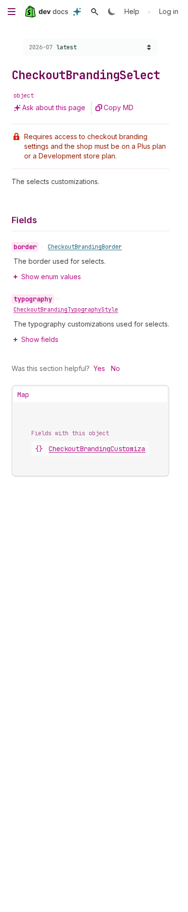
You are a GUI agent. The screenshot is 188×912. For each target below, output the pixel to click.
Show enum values (51, 276)
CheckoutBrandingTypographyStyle (65, 310)
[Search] (94, 11)
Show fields (39, 339)
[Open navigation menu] (11, 11)
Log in (168, 11)
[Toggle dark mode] (112, 11)
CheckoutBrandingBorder (85, 247)
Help (131, 11)
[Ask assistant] (77, 11)
